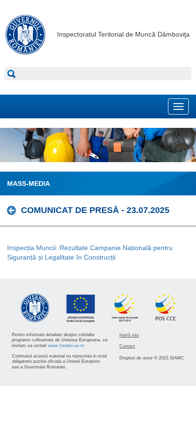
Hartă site (129, 335)
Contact (127, 346)
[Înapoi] (14, 210)
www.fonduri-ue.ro (66, 345)
